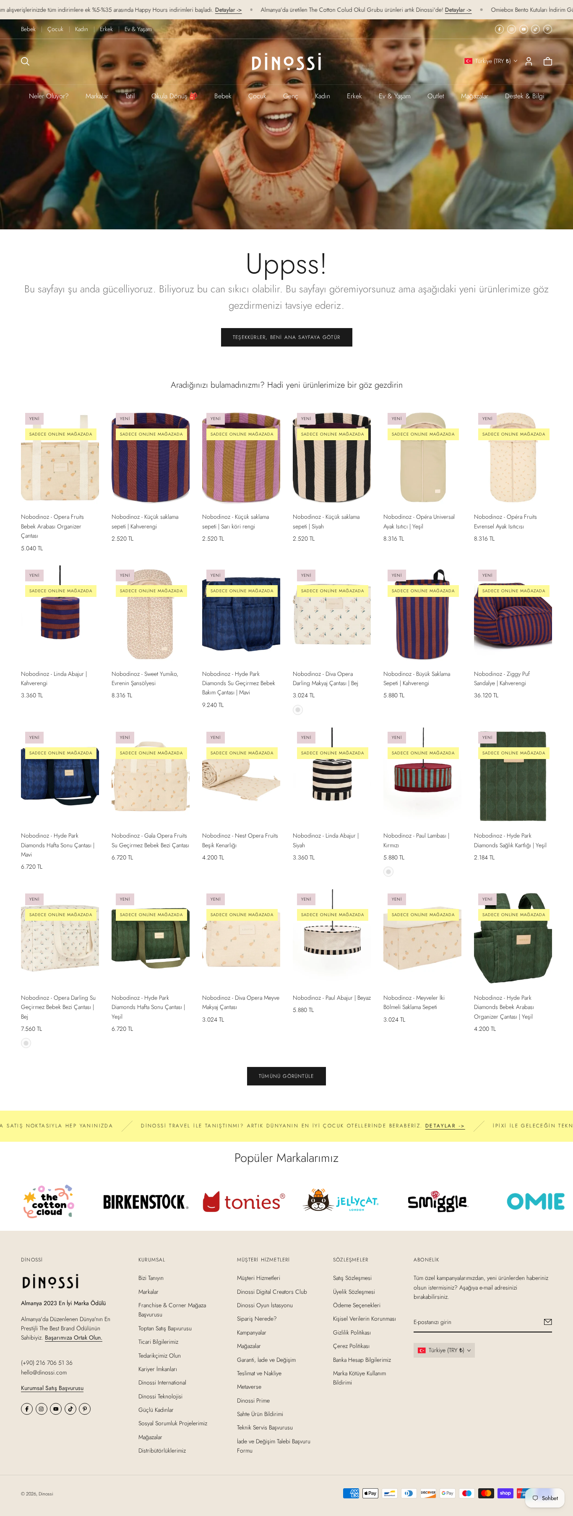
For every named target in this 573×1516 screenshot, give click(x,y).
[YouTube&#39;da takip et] (523, 29)
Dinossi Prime (253, 1400)
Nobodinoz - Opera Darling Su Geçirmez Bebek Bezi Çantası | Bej (58, 1007)
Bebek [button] (223, 96)
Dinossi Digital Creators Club (272, 1291)
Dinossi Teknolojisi (160, 1396)
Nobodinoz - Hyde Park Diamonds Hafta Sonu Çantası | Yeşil (148, 1007)
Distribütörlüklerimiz (162, 1451)
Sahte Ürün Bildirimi (260, 1414)
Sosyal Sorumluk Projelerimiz (172, 1423)
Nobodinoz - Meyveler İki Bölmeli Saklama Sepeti (414, 1002)
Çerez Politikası (351, 1346)
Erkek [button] (354, 96)
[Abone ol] (548, 1322)
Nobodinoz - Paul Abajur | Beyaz (332, 997)
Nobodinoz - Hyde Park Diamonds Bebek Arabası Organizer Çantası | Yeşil (504, 1007)
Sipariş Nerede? (257, 1319)
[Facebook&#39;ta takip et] (499, 29)
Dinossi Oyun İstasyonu (265, 1305)
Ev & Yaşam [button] (395, 96)
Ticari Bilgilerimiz (158, 1341)
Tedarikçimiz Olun (159, 1355)
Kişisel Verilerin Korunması (364, 1319)
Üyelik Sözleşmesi (354, 1291)
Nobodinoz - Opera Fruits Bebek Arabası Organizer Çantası (52, 526)
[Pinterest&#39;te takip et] (547, 29)
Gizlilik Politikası (352, 1332)
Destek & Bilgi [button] (524, 96)
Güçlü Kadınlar (156, 1410)
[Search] (25, 61)
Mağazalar (474, 96)
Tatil (130, 96)
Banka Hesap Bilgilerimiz (362, 1360)
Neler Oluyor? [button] (49, 96)
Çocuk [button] (257, 96)
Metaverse (249, 1387)
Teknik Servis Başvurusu (265, 1428)
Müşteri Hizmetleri (258, 1278)
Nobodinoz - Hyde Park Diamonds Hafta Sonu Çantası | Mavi (57, 845)
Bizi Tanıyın (151, 1278)
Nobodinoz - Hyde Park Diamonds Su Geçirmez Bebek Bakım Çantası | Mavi (238, 683)
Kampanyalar (251, 1332)
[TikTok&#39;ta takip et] (535, 29)
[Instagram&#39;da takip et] (511, 29)
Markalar (97, 96)
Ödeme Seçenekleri (356, 1305)
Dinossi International (162, 1383)
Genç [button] (290, 96)
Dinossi (46, 1493)
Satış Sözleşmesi (352, 1278)
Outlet (435, 96)
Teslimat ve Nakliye (259, 1373)
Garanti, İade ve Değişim (266, 1360)
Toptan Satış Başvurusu (165, 1328)
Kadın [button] (322, 96)
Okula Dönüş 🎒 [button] (174, 96)
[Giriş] (529, 61)
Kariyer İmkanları (157, 1369)
